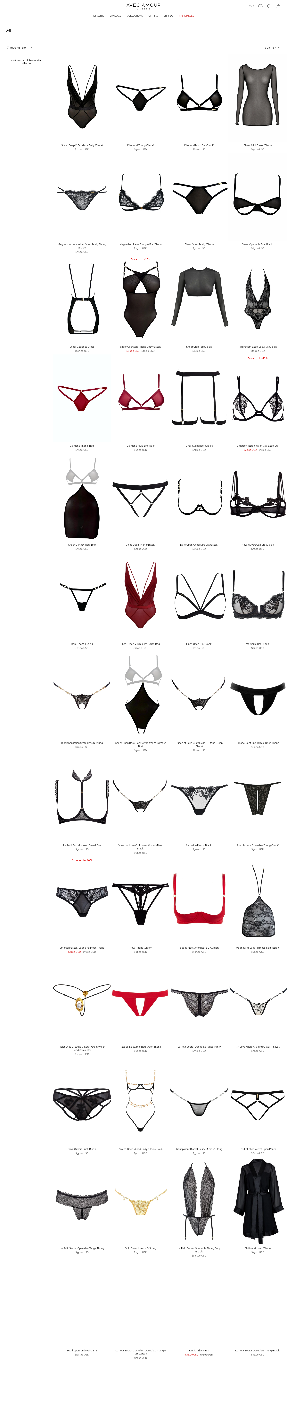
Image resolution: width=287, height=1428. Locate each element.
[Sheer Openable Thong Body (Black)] (140, 299)
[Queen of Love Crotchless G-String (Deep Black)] (199, 695)
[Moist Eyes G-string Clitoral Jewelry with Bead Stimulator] (82, 999)
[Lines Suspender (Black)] (199, 398)
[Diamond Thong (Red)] (82, 398)
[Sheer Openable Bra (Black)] (257, 197)
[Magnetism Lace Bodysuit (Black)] (257, 299)
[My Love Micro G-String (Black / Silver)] (257, 999)
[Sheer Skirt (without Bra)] (82, 497)
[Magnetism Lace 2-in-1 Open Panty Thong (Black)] (82, 197)
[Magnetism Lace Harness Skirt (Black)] (257, 900)
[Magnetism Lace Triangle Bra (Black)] (140, 197)
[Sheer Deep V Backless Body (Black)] (82, 98)
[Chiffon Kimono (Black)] (257, 1201)
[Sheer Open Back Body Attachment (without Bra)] (140, 695)
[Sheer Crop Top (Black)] (199, 299)
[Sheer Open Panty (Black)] (199, 197)
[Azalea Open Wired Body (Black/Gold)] (140, 1101)
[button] (98, 16)
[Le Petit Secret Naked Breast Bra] (82, 798)
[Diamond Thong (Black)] (140, 98)
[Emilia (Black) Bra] (199, 1303)
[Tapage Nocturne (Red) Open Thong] (140, 999)
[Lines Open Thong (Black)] (140, 497)
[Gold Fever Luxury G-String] (140, 1201)
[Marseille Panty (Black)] (199, 798)
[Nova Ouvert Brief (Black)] (82, 1101)
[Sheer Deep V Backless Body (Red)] (140, 596)
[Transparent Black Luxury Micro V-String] (199, 1101)
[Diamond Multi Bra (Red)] (140, 398)
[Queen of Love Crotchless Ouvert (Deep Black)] (140, 798)
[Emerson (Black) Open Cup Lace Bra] (257, 398)
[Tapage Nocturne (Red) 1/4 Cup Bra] (199, 900)
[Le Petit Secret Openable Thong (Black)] (257, 1303)
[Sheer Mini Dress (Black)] (257, 98)
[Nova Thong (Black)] (140, 900)
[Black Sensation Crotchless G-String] (82, 695)
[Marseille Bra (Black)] (257, 596)
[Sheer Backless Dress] (82, 299)
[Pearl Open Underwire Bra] (82, 1303)
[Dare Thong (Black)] (82, 596)
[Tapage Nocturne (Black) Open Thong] (257, 695)
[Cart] (278, 6)
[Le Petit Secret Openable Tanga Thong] (82, 1201)
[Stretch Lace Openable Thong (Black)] (257, 798)
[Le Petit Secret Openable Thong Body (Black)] (199, 1201)
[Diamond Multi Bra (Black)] (199, 98)
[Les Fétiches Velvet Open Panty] (257, 1101)
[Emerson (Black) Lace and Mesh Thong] (82, 900)
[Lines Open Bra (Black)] (199, 596)
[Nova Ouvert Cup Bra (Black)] (257, 497)
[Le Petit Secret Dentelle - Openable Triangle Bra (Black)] (140, 1303)
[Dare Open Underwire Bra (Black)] (199, 497)
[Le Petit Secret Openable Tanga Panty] (199, 999)
